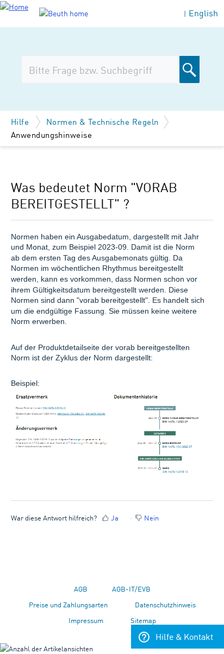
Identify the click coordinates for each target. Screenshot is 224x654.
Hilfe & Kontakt (184, 636)
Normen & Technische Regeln (102, 121)
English (203, 12)
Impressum (86, 620)
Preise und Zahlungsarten (68, 604)
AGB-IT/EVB (131, 588)
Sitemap (143, 620)
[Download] (92, 321)
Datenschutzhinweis (165, 604)
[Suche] (189, 69)
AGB (81, 588)
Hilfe (21, 121)
